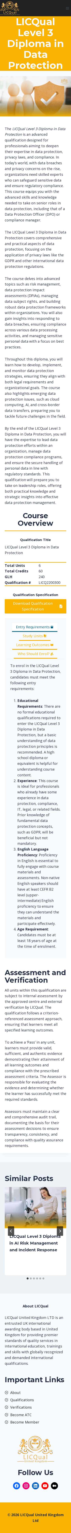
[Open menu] (67, 8)
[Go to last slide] (11, 1231)
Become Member (24, 1422)
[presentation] (35, 1207)
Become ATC (21, 1414)
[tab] (34, 627)
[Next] (60, 1231)
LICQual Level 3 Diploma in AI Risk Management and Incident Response (35, 1243)
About (15, 1392)
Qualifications (22, 1399)
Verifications (21, 1407)
